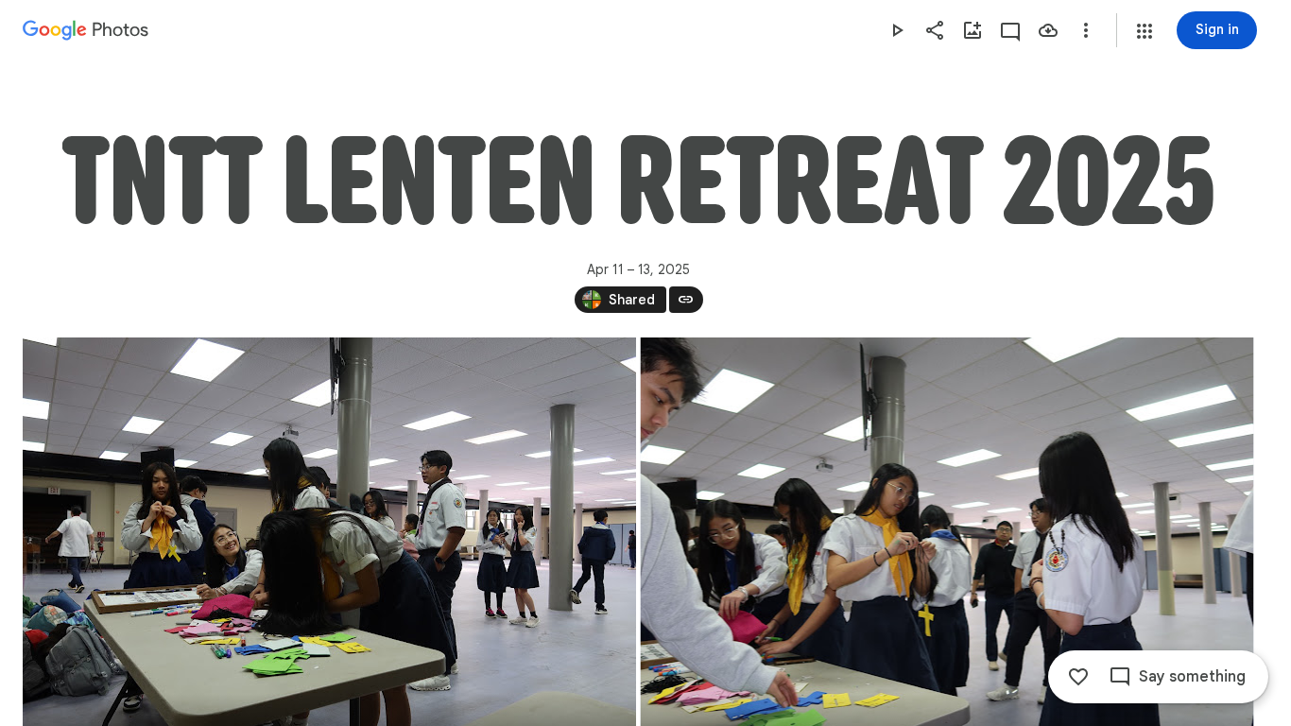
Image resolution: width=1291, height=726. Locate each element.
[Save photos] (1048, 30)
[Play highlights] (897, 30)
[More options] (1086, 30)
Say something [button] (1192, 676)
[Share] (935, 30)
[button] (1144, 31)
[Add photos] (972, 30)
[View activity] (1010, 30)
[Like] (1078, 677)
